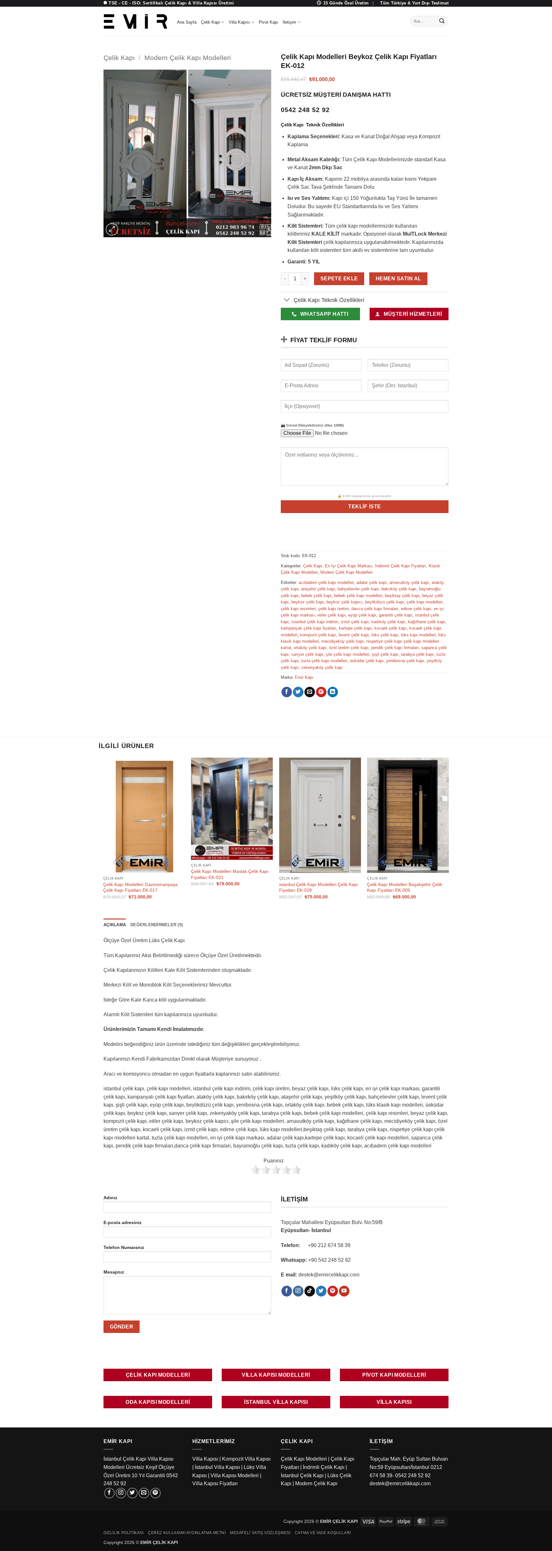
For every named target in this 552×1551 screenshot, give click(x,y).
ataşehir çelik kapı (318, 588)
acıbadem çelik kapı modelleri (326, 582)
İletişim (289, 22)
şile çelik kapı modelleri (347, 654)
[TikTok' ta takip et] (309, 1291)
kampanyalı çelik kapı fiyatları (308, 628)
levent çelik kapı (354, 634)
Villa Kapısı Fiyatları (215, 1483)
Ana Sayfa (186, 22)
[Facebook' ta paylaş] (286, 692)
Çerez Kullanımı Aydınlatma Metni (187, 1533)
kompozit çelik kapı (318, 634)
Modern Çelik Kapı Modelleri (187, 57)
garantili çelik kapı (395, 615)
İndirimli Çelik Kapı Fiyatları (400, 566)
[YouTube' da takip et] (344, 1291)
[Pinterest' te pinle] (321, 692)
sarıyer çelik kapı (307, 654)
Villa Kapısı (239, 22)
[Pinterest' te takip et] (332, 1291)
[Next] (448, 834)
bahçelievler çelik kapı (358, 588)
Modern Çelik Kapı (316, 1483)
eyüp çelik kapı (362, 615)
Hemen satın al (398, 278)
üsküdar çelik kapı (367, 660)
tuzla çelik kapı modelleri (324, 660)
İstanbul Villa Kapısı (217, 1467)
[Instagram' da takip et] (298, 1291)
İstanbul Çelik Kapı (302, 1475)
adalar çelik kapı (371, 582)
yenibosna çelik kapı (405, 660)
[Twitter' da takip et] (321, 1291)
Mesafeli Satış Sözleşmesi (260, 1533)
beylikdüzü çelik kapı (384, 602)
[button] (112, 229)
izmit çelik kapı (355, 621)
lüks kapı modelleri (418, 634)
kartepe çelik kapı (355, 628)
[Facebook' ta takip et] (286, 1291)
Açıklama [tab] (114, 924)
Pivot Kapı (268, 22)
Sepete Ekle (339, 278)
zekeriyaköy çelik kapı (322, 667)
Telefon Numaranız (123, 1247)
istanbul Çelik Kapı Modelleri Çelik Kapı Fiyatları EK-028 (318, 887)
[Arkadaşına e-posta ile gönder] (309, 692)
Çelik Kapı (210, 22)
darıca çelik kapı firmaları (374, 608)
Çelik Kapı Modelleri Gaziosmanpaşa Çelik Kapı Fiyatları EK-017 (140, 887)
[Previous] (103, 834)
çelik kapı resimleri (298, 608)
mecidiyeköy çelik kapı (342, 641)
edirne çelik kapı (416, 608)
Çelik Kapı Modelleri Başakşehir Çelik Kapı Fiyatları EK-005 (404, 887)
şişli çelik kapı (385, 654)
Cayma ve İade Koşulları (323, 1533)
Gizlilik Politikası (123, 1533)
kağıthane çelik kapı (426, 621)
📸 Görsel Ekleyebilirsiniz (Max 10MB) (312, 425)
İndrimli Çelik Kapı (323, 1467)
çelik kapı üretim (333, 608)
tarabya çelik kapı (417, 654)
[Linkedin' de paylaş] (332, 692)
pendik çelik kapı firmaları (395, 647)
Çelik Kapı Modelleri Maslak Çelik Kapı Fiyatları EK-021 (230, 874)
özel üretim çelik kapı (349, 647)
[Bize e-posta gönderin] (144, 1493)
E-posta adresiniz (122, 1222)
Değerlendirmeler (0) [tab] (156, 924)
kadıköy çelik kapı (388, 621)
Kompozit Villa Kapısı (246, 1459)
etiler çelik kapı (332, 615)
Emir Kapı (304, 677)
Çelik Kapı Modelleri (304, 1459)
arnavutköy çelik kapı (409, 582)
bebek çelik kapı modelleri (358, 595)
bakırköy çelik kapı (399, 588)
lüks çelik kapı (385, 634)
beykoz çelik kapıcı (344, 602)
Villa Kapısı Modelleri (235, 1475)
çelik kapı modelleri (424, 602)
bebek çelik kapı (316, 595)
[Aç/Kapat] (287, 300)
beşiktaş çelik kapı (402, 595)
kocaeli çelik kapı (390, 628)
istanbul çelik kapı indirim (314, 621)
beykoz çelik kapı (307, 602)
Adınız (110, 1197)
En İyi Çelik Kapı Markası (348, 566)
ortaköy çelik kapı (310, 647)
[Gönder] (441, 21)
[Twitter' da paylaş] (298, 692)
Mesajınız (113, 1272)
